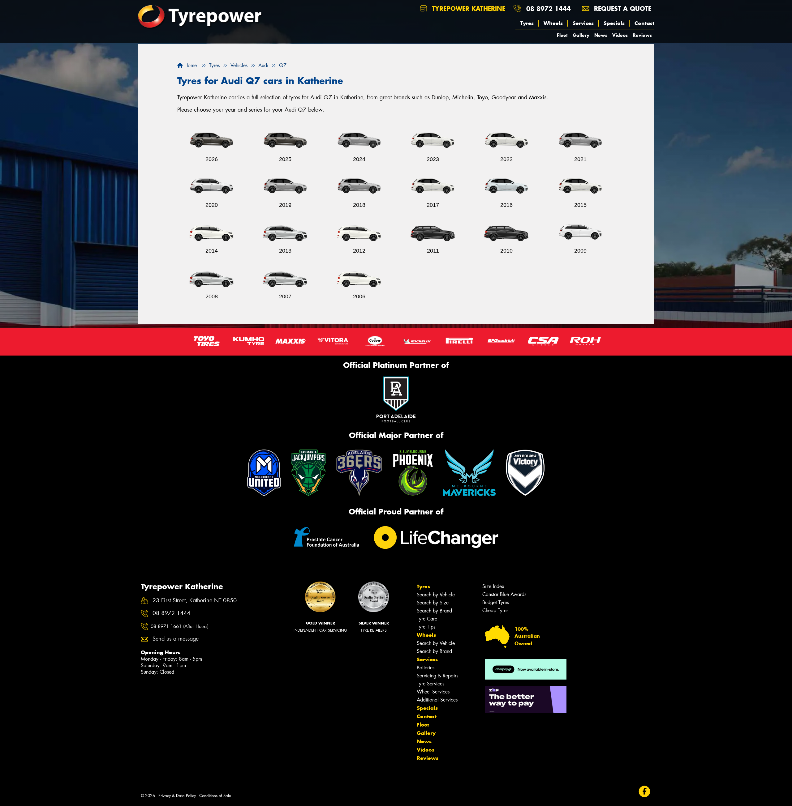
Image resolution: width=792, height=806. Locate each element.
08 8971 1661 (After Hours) (180, 626)
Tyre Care (427, 619)
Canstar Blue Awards (504, 594)
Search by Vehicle (436, 594)
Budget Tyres (495, 602)
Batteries (425, 667)
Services (583, 23)
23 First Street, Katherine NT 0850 (195, 600)
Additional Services (437, 700)
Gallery (581, 35)
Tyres (527, 23)
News (600, 35)
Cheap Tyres (495, 610)
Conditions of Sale (215, 795)
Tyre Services (430, 683)
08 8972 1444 (548, 8)
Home (190, 65)
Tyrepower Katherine (467, 8)
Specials (614, 23)
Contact (644, 23)
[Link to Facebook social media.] (644, 791)
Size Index (493, 586)
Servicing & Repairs (437, 675)
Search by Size (433, 602)
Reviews (642, 35)
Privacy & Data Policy (177, 795)
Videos (620, 35)
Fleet (562, 35)
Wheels (553, 23)
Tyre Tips (426, 627)
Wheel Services (433, 692)
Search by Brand (434, 611)
